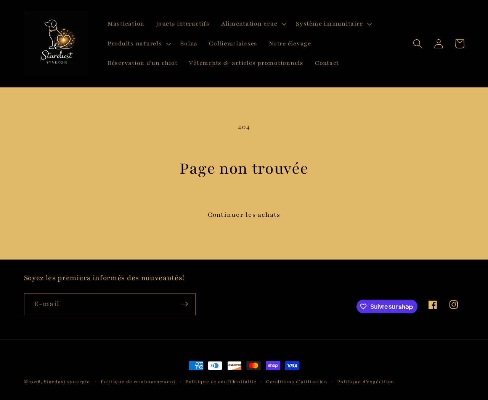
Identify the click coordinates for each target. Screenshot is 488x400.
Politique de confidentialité (221, 382)
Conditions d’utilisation (296, 382)
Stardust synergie (67, 382)
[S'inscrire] (184, 304)
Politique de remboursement (138, 382)
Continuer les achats (244, 214)
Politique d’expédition (365, 382)
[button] (253, 24)
